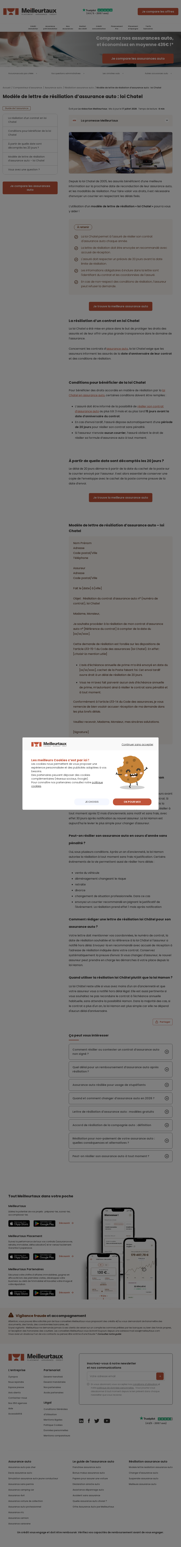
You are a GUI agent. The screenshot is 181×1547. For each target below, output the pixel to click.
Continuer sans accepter (135, 747)
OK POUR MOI (132, 802)
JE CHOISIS (92, 802)
